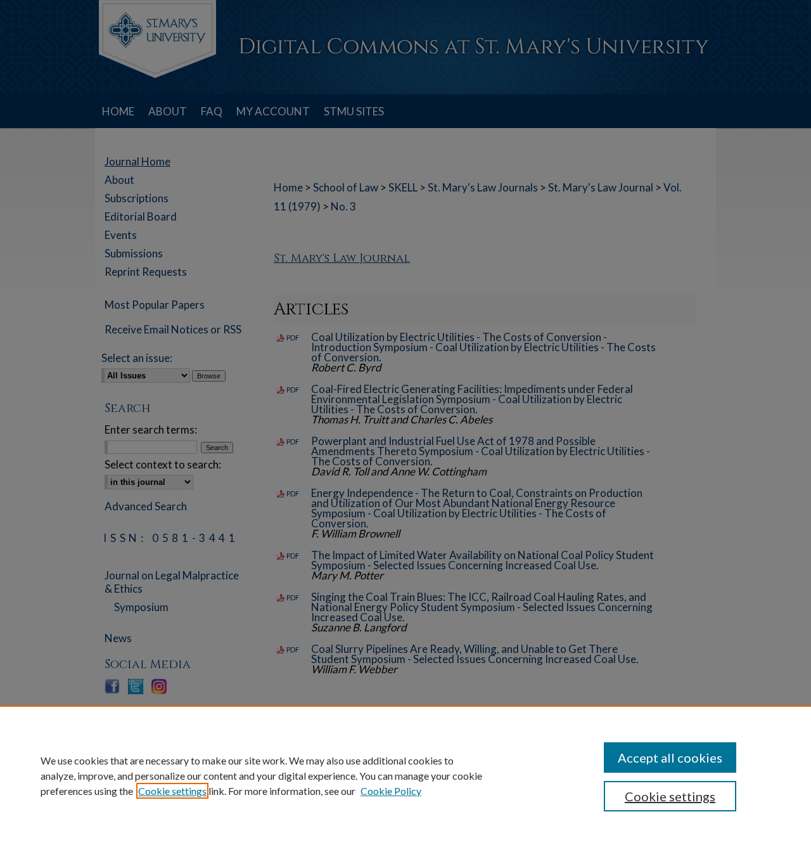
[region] (405, 775)
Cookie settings (172, 791)
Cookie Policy (391, 791)
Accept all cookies (670, 757)
